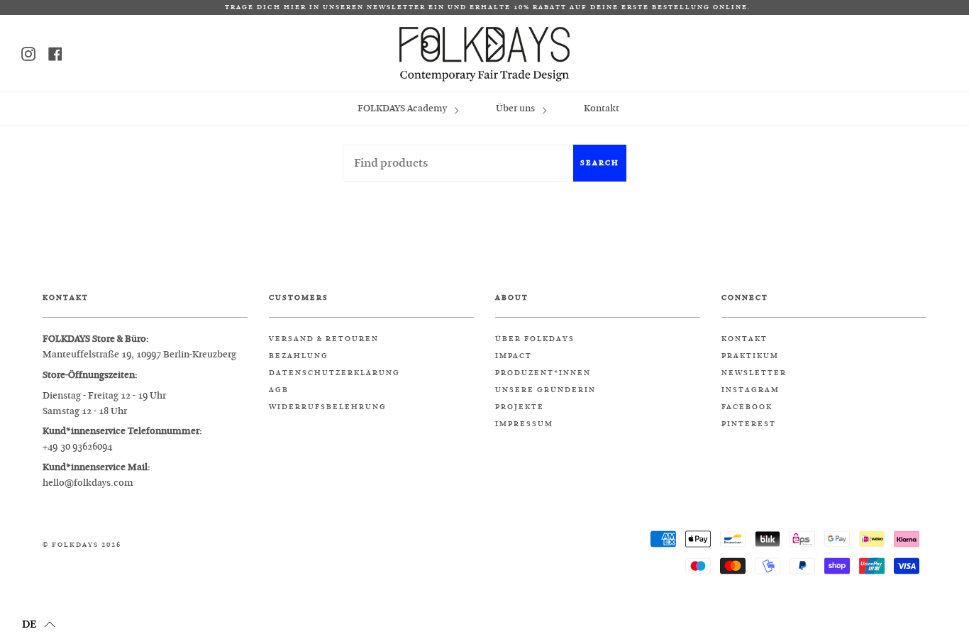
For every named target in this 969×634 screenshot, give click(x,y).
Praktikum (750, 356)
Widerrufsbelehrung (328, 407)
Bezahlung (298, 356)
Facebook (747, 407)
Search (599, 162)
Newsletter (754, 373)
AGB (279, 390)
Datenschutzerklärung (334, 373)
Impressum (524, 424)
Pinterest (748, 424)
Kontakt (601, 108)
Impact (513, 356)
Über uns (516, 108)
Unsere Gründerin (545, 390)
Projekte (519, 407)
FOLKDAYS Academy (403, 108)
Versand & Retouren (324, 339)
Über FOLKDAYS (535, 339)
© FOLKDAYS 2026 (82, 545)
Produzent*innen (543, 373)
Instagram (750, 390)
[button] (38, 623)
